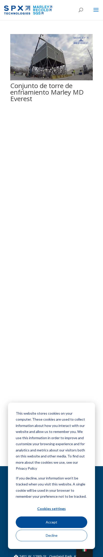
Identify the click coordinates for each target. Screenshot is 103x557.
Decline (52, 535)
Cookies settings (51, 508)
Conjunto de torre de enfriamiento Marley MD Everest (47, 92)
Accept (51, 522)
